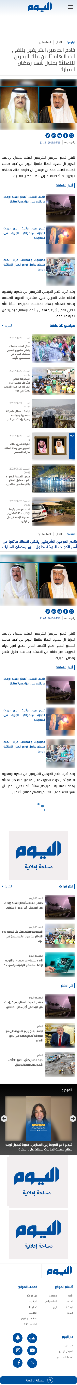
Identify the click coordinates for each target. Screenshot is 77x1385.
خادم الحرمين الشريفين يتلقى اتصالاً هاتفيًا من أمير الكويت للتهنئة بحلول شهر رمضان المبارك (39, 543)
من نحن (69, 1345)
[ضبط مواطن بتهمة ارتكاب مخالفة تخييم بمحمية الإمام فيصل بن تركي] (53, 511)
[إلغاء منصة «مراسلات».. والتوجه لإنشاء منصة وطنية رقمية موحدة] (60, 964)
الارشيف (33, 1301)
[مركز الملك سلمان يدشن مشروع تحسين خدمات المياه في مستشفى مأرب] (53, 348)
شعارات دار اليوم (29, 1318)
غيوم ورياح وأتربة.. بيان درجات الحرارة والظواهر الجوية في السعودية (24, 233)
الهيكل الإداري (66, 1351)
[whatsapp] (53, 135)
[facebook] (65, 135)
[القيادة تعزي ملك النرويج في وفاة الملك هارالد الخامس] (53, 446)
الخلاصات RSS (30, 1324)
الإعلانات (33, 1312)
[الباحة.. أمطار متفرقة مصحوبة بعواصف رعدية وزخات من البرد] (53, 413)
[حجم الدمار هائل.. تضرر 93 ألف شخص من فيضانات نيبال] (60, 1064)
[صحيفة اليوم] (39, 7)
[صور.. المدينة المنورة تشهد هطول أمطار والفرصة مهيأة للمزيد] (53, 478)
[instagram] (18, 1350)
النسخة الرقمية (35, 1380)
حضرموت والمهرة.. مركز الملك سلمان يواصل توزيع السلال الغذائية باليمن (24, 264)
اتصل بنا (33, 1307)
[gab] (32, 1338)
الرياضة (69, 1307)
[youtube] (32, 1350)
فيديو (70, 1312)
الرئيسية (71, 42)
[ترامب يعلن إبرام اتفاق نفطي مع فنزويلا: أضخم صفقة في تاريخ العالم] (60, 1035)
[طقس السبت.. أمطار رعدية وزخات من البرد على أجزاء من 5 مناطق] (60, 907)
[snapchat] (18, 1338)
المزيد (8, 325)
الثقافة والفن (51, 1301)
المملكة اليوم (44, 42)
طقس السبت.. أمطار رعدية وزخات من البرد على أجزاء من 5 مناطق (24, 199)
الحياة (70, 1301)
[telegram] (59, 135)
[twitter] (71, 135)
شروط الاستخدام (65, 1357)
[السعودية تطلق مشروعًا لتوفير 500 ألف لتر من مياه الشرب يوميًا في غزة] (53, 381)
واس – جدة (69, 142)
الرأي (55, 1307)
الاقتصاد (53, 1295)
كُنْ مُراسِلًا (32, 1295)
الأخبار (59, 42)
